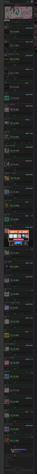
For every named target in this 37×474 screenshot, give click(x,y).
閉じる (18, 242)
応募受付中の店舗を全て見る (18, 239)
